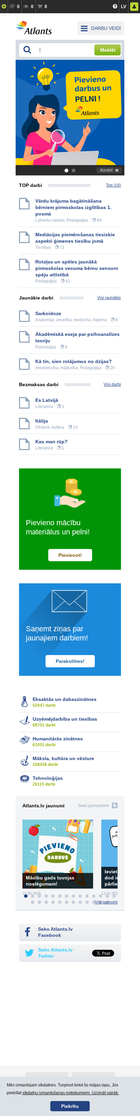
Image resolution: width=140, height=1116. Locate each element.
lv (123, 6)
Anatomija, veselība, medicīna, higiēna (71, 319)
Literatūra (44, 406)
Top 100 (113, 185)
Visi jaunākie (109, 297)
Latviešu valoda (50, 220)
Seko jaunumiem (93, 805)
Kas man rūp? (51, 441)
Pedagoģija (77, 220)
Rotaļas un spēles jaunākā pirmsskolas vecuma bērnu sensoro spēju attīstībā (76, 268)
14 (114, 896)
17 (46, 902)
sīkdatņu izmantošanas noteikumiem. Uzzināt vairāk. (70, 1093)
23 (87, 902)
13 (107, 896)
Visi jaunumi (106, 902)
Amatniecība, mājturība (56, 367)
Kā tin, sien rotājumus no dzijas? (73, 361)
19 (60, 902)
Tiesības (43, 247)
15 (32, 902)
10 (87, 896)
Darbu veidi (106, 28)
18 (53, 902)
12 (100, 896)
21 (73, 902)
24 (93, 902)
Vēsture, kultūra (49, 427)
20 (66, 902)
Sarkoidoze (48, 313)
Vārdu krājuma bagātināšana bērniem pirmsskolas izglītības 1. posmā (73, 207)
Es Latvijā (46, 400)
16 (39, 902)
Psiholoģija (45, 347)
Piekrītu (70, 1106)
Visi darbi (112, 384)
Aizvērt (106, 170)
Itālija (41, 421)
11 (93, 896)
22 (80, 902)
